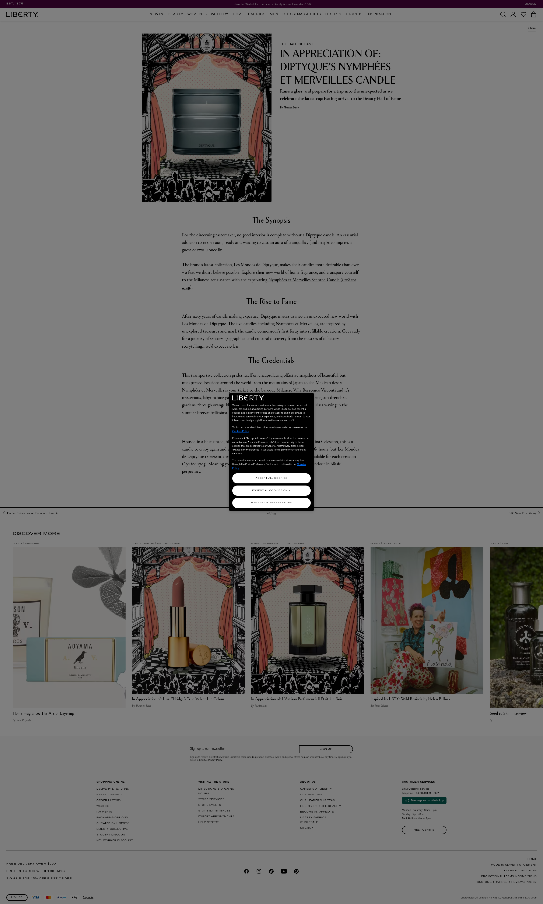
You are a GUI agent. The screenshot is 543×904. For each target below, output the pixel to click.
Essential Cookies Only (271, 490)
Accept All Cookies (272, 478)
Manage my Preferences (271, 503)
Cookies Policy (240, 431)
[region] (271, 452)
